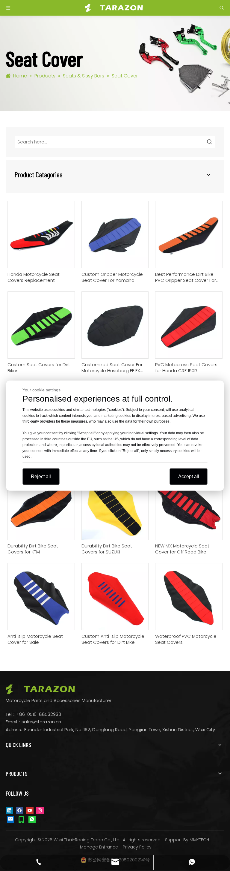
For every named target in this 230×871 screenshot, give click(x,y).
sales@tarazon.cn (41, 722)
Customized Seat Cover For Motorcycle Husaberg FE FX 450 (112, 368)
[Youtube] (30, 810)
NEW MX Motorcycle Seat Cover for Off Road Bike (182, 549)
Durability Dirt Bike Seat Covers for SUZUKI (106, 549)
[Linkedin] (9, 810)
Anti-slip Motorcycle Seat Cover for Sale (35, 639)
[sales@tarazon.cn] (10, 819)
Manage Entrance (99, 847)
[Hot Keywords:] (209, 142)
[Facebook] (19, 810)
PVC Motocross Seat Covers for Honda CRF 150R (186, 368)
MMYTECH (199, 840)
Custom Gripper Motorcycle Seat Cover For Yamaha (112, 277)
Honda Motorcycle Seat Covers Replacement (33, 277)
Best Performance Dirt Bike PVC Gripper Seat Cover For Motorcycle (185, 277)
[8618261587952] (32, 819)
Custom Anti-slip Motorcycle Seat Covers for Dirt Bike (112, 639)
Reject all (41, 476)
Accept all (188, 476)
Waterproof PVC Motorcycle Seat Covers (186, 639)
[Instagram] (40, 810)
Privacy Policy (137, 847)
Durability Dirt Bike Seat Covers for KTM (32, 549)
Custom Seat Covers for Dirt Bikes (38, 368)
